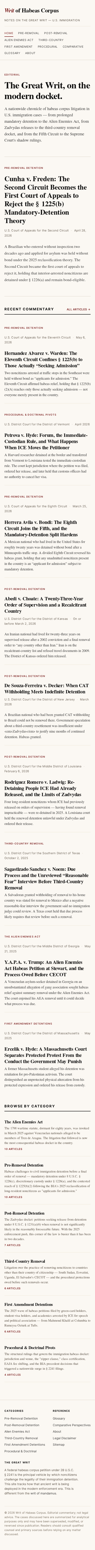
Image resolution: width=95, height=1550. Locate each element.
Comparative (73, 46)
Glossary (12, 53)
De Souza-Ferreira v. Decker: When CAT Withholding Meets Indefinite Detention (46, 688)
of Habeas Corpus (31, 10)
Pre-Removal (28, 33)
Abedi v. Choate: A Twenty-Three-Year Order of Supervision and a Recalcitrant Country (45, 605)
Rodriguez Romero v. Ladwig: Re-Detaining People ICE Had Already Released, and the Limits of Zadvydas (42, 788)
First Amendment (18, 46)
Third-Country (51, 40)
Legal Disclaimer (64, 1438)
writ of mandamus (43, 1493)
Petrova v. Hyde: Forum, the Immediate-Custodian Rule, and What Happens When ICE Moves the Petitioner (45, 441)
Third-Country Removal (24, 843)
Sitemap (59, 1444)
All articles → (79, 309)
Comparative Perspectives (72, 1425)
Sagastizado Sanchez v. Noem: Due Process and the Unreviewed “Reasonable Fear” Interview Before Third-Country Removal (46, 878)
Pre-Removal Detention (23, 167)
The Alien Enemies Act (22, 936)
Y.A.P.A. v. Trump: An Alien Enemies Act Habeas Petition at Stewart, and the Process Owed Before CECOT (44, 968)
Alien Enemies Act (19, 40)
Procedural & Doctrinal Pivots (30, 414)
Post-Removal (56, 33)
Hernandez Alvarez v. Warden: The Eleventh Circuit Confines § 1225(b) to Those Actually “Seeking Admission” (43, 359)
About (30, 53)
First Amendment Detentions (28, 1023)
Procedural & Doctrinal (20, 1451)
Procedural (48, 46)
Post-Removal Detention (24, 589)
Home (8, 33)
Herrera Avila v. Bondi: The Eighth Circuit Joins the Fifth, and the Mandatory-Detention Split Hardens (41, 528)
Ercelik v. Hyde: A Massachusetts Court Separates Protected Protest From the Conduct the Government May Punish (45, 1055)
